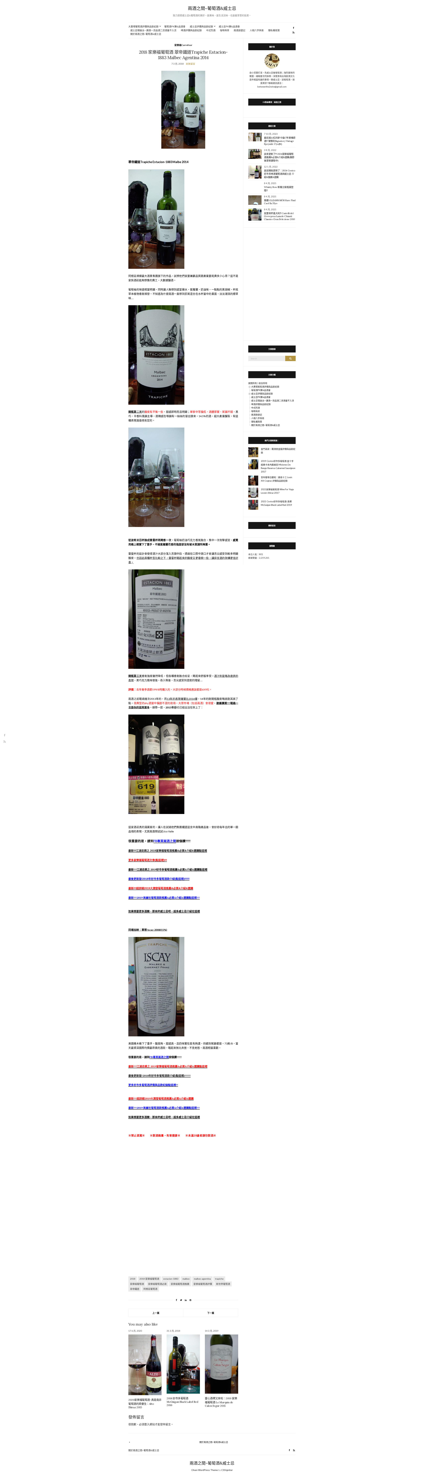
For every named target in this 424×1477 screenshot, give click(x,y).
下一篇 (210, 1312)
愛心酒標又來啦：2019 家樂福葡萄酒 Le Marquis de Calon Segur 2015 (221, 1402)
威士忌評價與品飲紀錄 (201, 26)
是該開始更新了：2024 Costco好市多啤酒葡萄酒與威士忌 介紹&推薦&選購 (279, 174)
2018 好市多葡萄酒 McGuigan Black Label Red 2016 (182, 1402)
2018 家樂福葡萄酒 (149, 1278)
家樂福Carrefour (183, 45)
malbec (186, 1278)
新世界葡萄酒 (223, 1283)
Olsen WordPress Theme (204, 1470)
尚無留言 (190, 63)
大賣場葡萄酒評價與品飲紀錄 (143, 26)
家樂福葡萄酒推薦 (180, 1283)
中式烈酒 (210, 30)
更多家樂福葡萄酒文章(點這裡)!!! (147, 860)
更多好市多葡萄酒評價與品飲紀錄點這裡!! (153, 1084)
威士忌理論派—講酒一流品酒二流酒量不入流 (153, 30)
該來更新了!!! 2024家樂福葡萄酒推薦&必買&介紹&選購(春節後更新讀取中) (279, 157)
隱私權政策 (274, 30)
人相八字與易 (257, 30)
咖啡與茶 (224, 30)
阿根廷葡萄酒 (150, 1288)
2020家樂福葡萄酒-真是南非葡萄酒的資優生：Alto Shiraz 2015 (144, 1403)
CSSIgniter (227, 1470)
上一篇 (155, 1312)
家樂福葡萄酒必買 (157, 1283)
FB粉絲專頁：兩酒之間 (272, 102)
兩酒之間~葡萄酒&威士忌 (212, 8)
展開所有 (252, 383)
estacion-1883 (170, 1278)
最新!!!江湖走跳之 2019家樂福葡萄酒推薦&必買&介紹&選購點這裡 (167, 1066)
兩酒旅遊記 (239, 30)
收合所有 (263, 383)
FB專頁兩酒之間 (165, 841)
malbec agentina (202, 1278)
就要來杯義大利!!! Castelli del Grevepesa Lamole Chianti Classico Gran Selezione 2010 (279, 216)
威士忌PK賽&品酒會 (229, 26)
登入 (147, 1424)
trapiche (219, 1278)
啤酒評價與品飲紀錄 (191, 30)
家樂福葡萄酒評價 (202, 1283)
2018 (132, 1278)
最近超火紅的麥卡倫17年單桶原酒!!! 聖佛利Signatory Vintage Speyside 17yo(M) (279, 140)
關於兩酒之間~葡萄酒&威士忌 (145, 33)
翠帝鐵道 (134, 1288)
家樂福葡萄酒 (137, 1283)
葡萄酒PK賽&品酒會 (174, 26)
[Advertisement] (183, 1180)
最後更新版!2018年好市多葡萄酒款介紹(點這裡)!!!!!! (158, 878)
